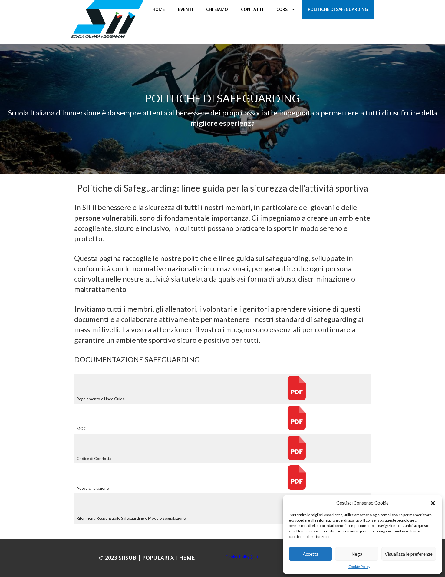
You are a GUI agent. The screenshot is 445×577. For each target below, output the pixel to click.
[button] (433, 503)
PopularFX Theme (168, 557)
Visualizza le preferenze (409, 554)
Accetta (310, 554)
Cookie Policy (359, 566)
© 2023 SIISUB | (120, 557)
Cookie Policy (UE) (242, 556)
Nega (356, 554)
